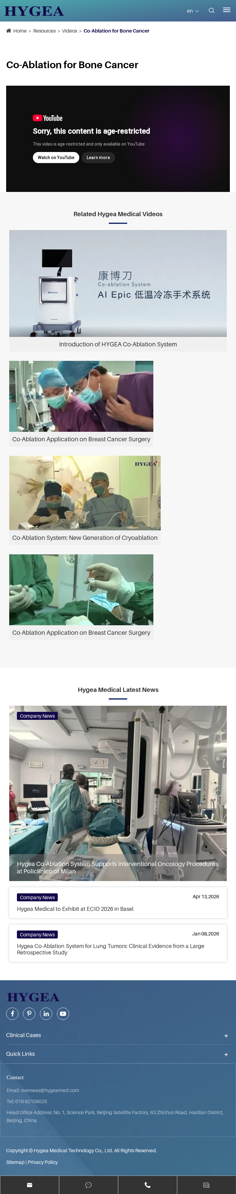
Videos (69, 31)
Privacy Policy (43, 1162)
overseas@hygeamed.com (50, 1090)
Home (20, 31)
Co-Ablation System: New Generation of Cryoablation (85, 537)
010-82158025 (31, 1101)
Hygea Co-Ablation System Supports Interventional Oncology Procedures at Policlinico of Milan (117, 867)
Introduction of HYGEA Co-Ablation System (118, 344)
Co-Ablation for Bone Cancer (116, 31)
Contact (15, 1077)
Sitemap (15, 1162)
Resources (44, 31)
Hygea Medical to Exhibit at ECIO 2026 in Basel (75, 909)
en (190, 11)
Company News (37, 716)
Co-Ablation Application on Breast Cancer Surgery (81, 439)
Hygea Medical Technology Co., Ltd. (73, 1150)
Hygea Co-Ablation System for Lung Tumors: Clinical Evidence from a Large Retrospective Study (110, 949)
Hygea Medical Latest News (118, 689)
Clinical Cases (23, 1035)
